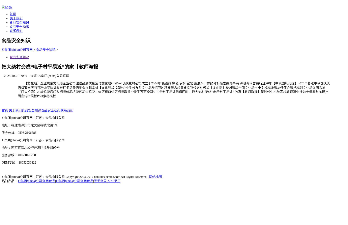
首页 (13, 14)
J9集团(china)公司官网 (17, 49)
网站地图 (155, 176)
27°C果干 (113, 181)
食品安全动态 (19, 26)
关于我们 (16, 18)
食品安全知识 (19, 22)
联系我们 (16, 31)
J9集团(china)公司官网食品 (36, 181)
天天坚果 (100, 181)
